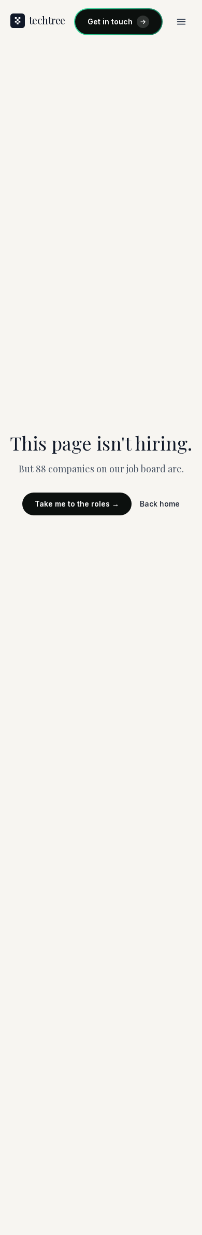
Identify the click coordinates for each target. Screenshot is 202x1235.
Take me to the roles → (77, 503)
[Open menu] (181, 21)
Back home (160, 503)
